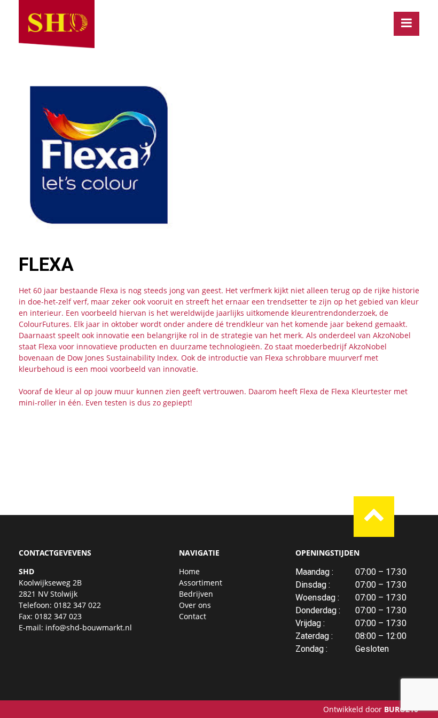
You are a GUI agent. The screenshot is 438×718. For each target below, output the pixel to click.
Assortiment (200, 582)
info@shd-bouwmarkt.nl (88, 627)
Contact (192, 616)
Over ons (195, 605)
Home (189, 571)
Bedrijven (196, 594)
